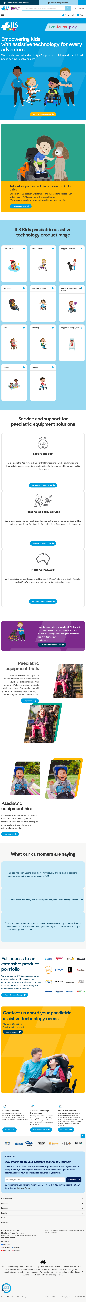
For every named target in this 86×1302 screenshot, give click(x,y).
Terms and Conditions (8, 1297)
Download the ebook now (51, 645)
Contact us (8, 1130)
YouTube (7, 1250)
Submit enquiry (12, 1032)
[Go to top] (83, 1136)
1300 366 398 (16, 1024)
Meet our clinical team (40, 1130)
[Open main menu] (2, 14)
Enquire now (28, 701)
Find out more (65, 1130)
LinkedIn (17, 1247)
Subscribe (72, 1180)
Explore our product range (42, 485)
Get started (9, 834)
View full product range (14, 995)
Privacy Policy (23, 1188)
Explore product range (42, 114)
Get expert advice (19, 206)
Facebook (6, 1245)
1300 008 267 (79, 8)
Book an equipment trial (42, 543)
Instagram (6, 1247)
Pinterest (17, 1250)
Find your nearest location (42, 601)
